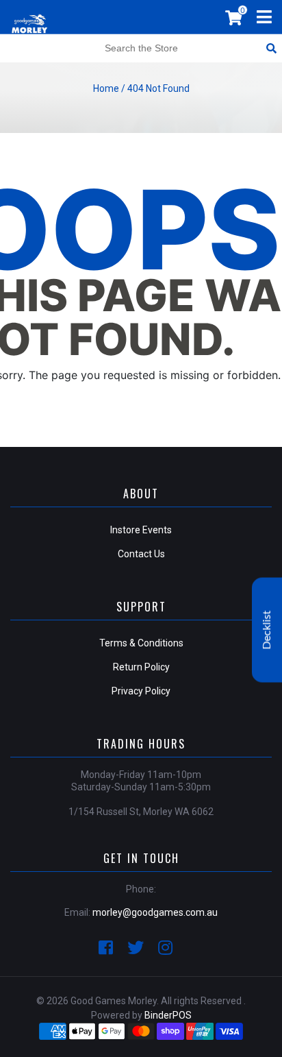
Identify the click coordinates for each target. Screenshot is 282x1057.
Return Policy (141, 666)
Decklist (266, 630)
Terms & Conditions (141, 642)
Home (106, 88)
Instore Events (141, 529)
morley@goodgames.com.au (155, 912)
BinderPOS (168, 1015)
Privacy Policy (141, 690)
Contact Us (141, 553)
